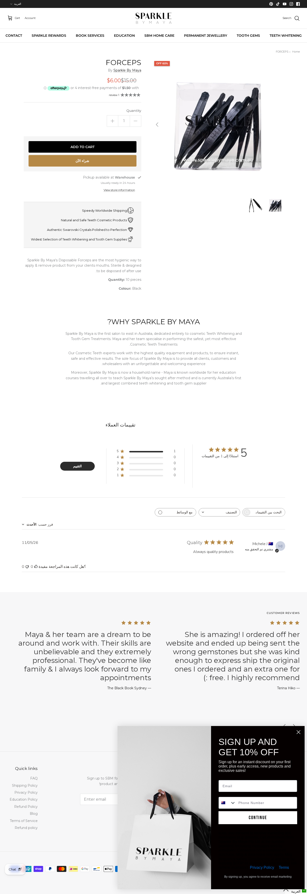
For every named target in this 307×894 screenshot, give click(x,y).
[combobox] (219, 512)
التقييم (77, 466)
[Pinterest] (271, 4)
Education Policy (24, 799)
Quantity (133, 110)
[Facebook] (298, 4)
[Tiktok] (278, 4)
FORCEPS (282, 52)
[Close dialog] (298, 732)
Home (296, 52)
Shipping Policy (25, 785)
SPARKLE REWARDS (49, 35)
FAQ (34, 778)
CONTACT (14, 35)
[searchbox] (268, 512)
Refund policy (26, 828)
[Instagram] (291, 4)
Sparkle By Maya (127, 70)
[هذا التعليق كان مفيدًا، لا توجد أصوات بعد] (36, 566)
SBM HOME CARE (159, 35)
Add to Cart (82, 147)
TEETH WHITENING (286, 35)
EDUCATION (124, 35)
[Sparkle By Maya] (153, 18)
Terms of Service (24, 821)
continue (258, 818)
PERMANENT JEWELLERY (205, 35)
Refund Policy (26, 806)
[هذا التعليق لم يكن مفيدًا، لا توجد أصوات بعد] (27, 566)
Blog (34, 813)
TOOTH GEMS (248, 35)
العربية (17, 4)
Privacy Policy (26, 792)
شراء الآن (82, 161)
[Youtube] (284, 4)
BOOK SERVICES (90, 35)
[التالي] (157, 124)
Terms (284, 867)
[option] (217, 124)
